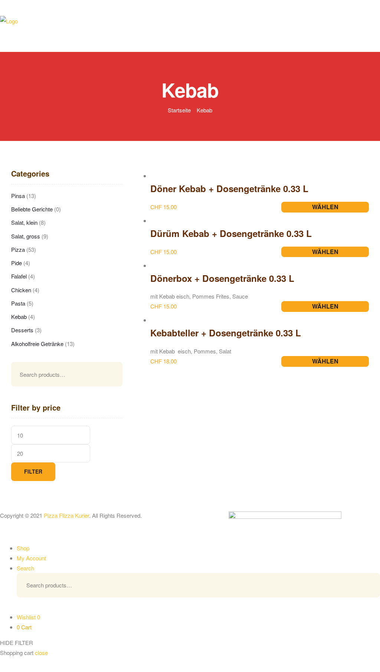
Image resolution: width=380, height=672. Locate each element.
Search (107, 374)
